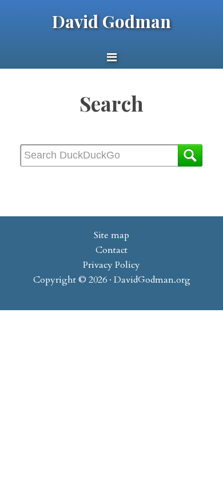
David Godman (111, 21)
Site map (111, 235)
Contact (111, 250)
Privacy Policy (111, 265)
